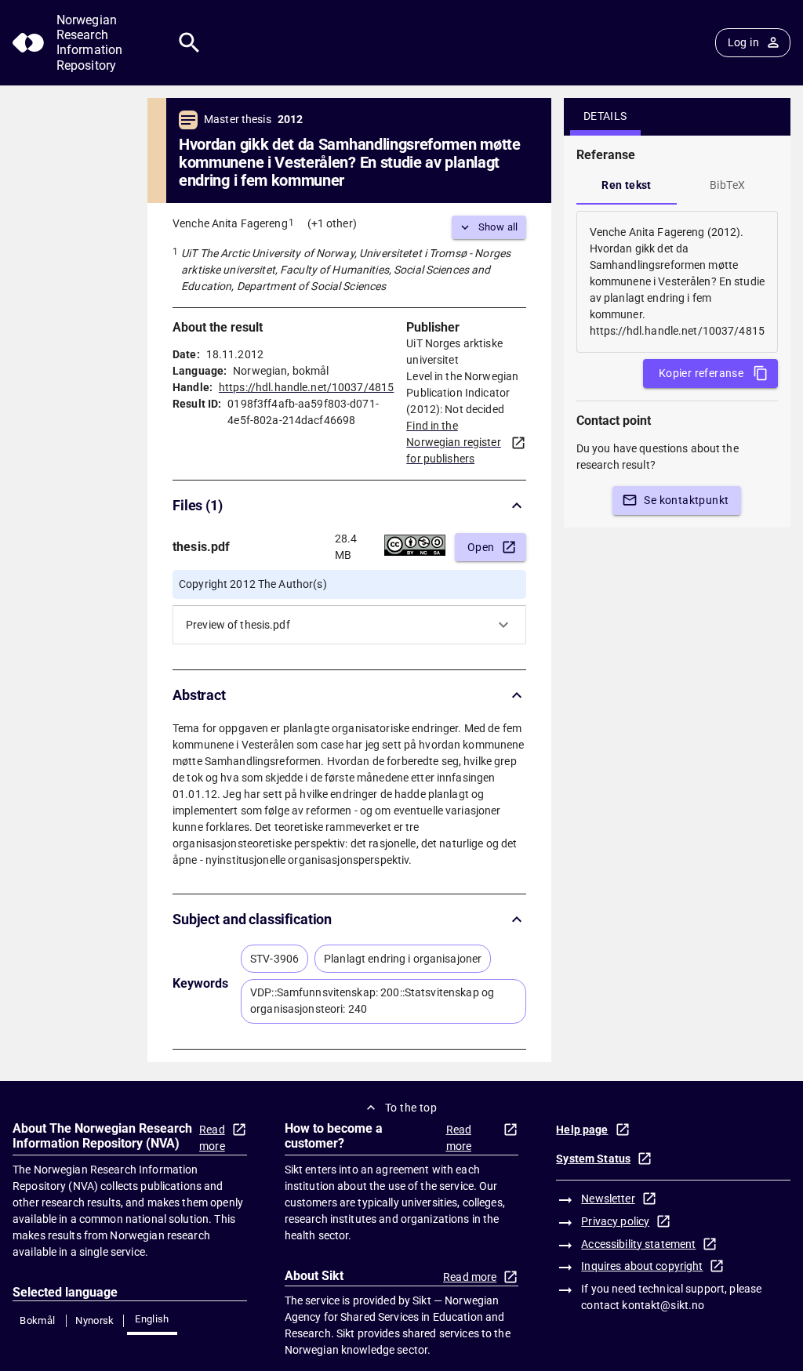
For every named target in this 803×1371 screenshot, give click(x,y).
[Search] (189, 42)
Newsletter (607, 1198)
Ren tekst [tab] (626, 185)
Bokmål (37, 1320)
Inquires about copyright (642, 1266)
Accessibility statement (638, 1244)
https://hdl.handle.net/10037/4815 (306, 387)
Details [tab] (605, 116)
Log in (743, 42)
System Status (593, 1158)
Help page (582, 1129)
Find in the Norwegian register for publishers (453, 442)
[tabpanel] (677, 282)
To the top (411, 1107)
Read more (212, 1137)
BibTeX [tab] (727, 185)
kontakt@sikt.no (663, 1305)
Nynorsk (94, 1320)
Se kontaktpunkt (686, 500)
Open (481, 547)
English (152, 1319)
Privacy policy (615, 1221)
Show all (498, 227)
